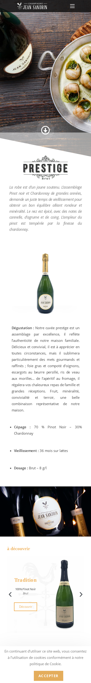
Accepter (48, 675)
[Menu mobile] (72, 6)
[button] (10, 594)
